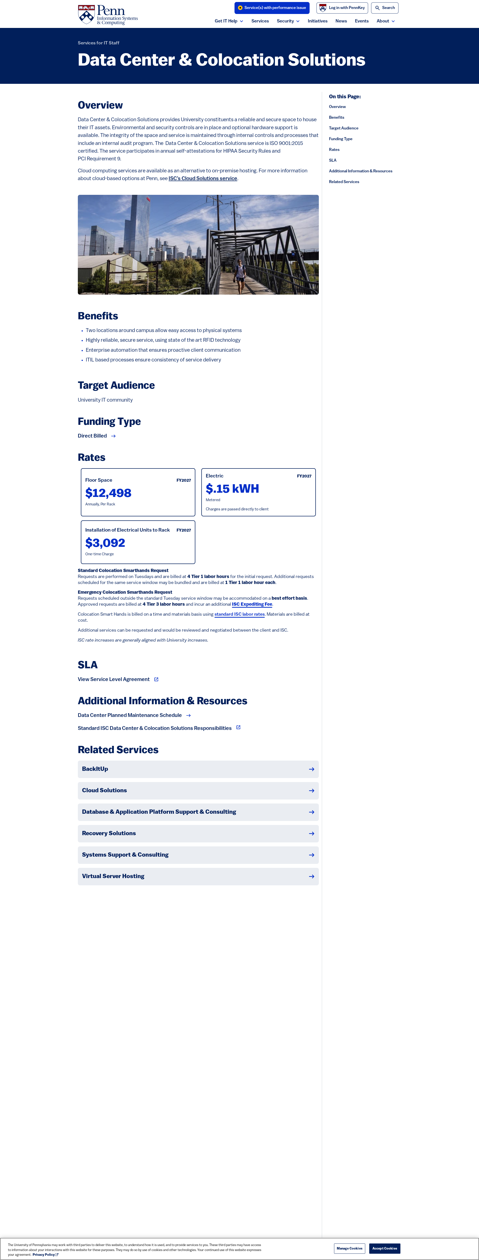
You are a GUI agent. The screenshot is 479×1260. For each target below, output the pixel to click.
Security (285, 21)
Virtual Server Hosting (113, 877)
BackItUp (95, 769)
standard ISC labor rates (240, 614)
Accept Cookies (384, 1248)
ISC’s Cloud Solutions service (203, 178)
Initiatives (318, 21)
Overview (337, 107)
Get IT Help (226, 21)
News (341, 21)
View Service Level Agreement (114, 679)
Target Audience (344, 128)
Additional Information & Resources (360, 171)
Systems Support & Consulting (125, 855)
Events (362, 21)
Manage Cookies (349, 1248)
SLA (333, 161)
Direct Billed (92, 436)
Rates (334, 150)
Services (260, 21)
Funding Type (341, 139)
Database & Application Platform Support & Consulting (159, 812)
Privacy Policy (44, 1255)
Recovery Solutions (109, 834)
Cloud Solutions (104, 791)
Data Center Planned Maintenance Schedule (130, 715)
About (383, 21)
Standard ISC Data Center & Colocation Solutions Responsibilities (159, 728)
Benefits (336, 118)
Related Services (344, 182)
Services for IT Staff (99, 43)
